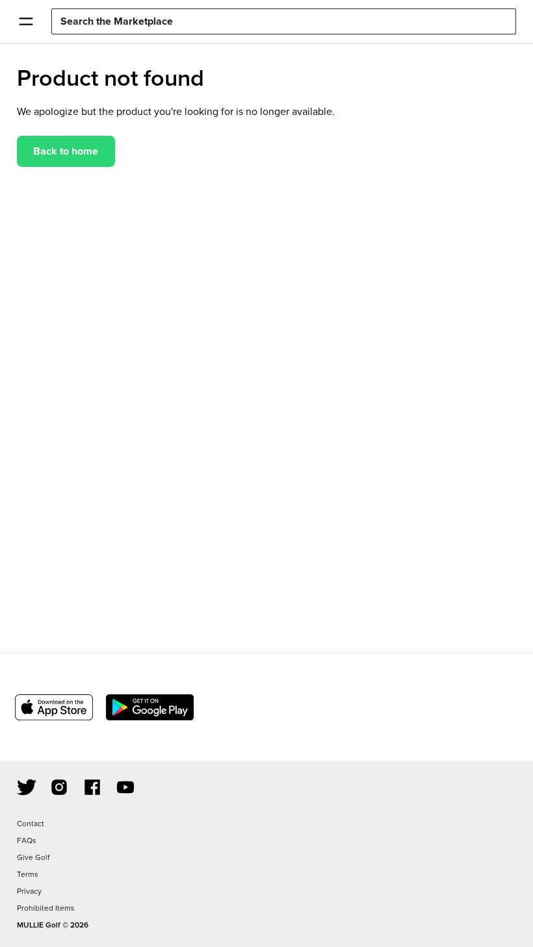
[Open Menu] (25, 21)
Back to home (65, 151)
